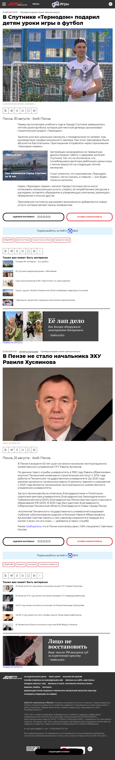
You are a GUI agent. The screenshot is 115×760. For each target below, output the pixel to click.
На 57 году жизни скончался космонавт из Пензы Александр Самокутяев (50, 605)
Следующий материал (59, 752)
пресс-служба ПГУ (11, 443)
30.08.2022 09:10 (10, 12)
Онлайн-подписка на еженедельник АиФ (43, 680)
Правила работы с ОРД (35, 684)
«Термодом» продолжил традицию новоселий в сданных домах (45, 300)
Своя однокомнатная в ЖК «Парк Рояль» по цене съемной (43, 281)
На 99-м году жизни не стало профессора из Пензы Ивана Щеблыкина (48, 615)
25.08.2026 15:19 (10, 351)
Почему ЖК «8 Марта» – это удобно (32, 261)
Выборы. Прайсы (32, 687)
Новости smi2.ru (13, 342)
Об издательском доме (35, 677)
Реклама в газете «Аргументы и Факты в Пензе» (70, 684)
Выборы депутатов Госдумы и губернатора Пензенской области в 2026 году (60, 691)
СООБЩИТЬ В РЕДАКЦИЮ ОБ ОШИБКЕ (40, 694)
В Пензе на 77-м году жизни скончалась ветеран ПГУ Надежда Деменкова (50, 596)
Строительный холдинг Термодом (19, 103)
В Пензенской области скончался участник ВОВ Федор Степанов (46, 624)
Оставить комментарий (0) (89, 217)
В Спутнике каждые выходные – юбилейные (36, 271)
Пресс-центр (54, 677)
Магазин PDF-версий (72, 677)
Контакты (47, 687)
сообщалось (33, 526)
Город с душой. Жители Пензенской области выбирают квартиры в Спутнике (52, 290)
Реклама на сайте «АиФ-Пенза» (80, 680)
